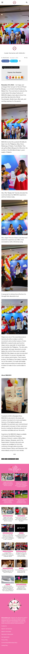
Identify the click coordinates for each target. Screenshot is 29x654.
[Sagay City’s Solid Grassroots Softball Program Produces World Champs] (7, 477)
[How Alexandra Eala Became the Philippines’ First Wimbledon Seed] (21, 494)
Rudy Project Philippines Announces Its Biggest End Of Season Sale (21, 536)
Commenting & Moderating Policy (9, 642)
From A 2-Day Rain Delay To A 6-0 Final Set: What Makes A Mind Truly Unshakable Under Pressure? (21, 484)
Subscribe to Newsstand (7, 634)
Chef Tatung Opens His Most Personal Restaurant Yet (21, 571)
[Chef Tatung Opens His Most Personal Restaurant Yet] (21, 563)
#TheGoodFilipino (21, 515)
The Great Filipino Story (8, 515)
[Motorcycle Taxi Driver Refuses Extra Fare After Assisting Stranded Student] (21, 511)
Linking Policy (4, 645)
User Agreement (5, 637)
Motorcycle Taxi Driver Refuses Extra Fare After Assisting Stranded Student (21, 519)
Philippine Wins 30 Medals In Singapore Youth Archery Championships (7, 501)
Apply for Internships (6, 631)
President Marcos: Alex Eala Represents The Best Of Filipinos (8, 571)
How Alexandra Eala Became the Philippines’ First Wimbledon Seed (21, 501)
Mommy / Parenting (11, 458)
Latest (3, 458)
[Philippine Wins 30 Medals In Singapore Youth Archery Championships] (7, 494)
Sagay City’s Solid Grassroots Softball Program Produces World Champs (8, 483)
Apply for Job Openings (6, 628)
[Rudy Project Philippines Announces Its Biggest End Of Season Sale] (21, 528)
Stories (17, 458)
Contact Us (4, 626)
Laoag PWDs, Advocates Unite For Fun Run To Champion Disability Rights (8, 554)
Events (6, 458)
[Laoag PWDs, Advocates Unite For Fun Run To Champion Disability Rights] (7, 546)
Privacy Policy (4, 639)
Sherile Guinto (6, 57)
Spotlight (21, 533)
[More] (19, 61)
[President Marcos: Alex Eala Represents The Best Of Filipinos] (7, 563)
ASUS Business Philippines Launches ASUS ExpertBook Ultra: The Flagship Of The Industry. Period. (8, 588)
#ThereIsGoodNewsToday (8, 551)
